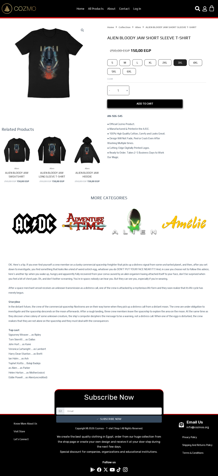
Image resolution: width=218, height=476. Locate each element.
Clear (110, 79)
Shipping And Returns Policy (197, 445)
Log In (137, 8)
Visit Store (19, 431)
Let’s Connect (21, 439)
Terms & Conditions (193, 452)
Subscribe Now (110, 419)
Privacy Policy (189, 437)
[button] (82, 30)
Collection (124, 27)
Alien (138, 27)
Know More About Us (25, 423)
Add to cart (145, 103)
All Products (96, 8)
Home (80, 8)
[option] (34, 230)
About (111, 8)
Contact (124, 8)
